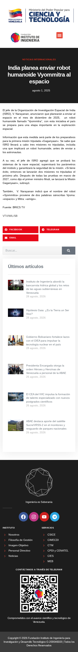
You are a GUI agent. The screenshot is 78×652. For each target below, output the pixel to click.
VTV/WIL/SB (10, 215)
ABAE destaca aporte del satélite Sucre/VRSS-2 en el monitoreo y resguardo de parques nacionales (46, 425)
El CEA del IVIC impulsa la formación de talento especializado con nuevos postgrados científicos (48, 398)
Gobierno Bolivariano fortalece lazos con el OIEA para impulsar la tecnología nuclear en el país (47, 340)
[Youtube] (44, 516)
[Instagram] (34, 516)
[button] (59, 35)
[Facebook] (23, 516)
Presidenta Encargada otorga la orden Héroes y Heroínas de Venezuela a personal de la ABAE (46, 369)
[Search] (68, 251)
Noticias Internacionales (39, 59)
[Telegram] (54, 516)
